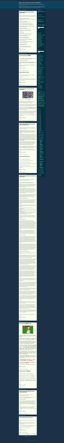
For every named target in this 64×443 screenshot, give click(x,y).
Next (20, 434)
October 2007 (41, 134)
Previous (35, 434)
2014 (39, 122)
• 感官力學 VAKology (40, 69)
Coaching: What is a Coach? (24, 72)
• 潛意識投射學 (39, 62)
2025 (39, 111)
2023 (39, 113)
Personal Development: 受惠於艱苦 (25, 55)
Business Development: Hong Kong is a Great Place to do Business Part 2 (27, 124)
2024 (39, 112)
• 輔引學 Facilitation (40, 59)
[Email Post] (20, 69)
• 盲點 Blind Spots (40, 68)
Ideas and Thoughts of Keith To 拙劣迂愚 (30, 2)
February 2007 (41, 172)
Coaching (23, 120)
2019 (39, 117)
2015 (39, 121)
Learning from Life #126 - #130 (24, 156)
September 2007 (41, 135)
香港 (27, 369)
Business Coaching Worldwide (29, 314)
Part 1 (20, 127)
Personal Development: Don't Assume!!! (26, 417)
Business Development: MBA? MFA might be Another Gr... (41, 164)
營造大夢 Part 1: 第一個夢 (41, 104)
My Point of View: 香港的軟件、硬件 (25, 323)
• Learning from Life (40, 74)
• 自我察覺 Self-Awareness (41, 67)
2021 (39, 115)
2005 (39, 175)
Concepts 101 (26, 120)
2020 (39, 116)
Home (27, 434)
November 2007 (41, 132)
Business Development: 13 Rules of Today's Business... (41, 141)
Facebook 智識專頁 (40, 37)
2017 (39, 119)
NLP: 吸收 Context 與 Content (41, 16)
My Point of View (24, 369)
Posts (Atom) (29, 436)
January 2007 (41, 173)
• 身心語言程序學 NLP (40, 55)
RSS (38, 47)
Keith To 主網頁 (40, 42)
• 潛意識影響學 (39, 63)
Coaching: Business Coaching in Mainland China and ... (41, 156)
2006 (39, 174)
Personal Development (25, 70)
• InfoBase (39, 84)
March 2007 (40, 171)
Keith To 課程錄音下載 (40, 43)
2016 (39, 120)
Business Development (25, 51)
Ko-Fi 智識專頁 (39, 36)
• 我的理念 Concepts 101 (41, 81)
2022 (39, 114)
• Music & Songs (40, 85)
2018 (39, 118)
